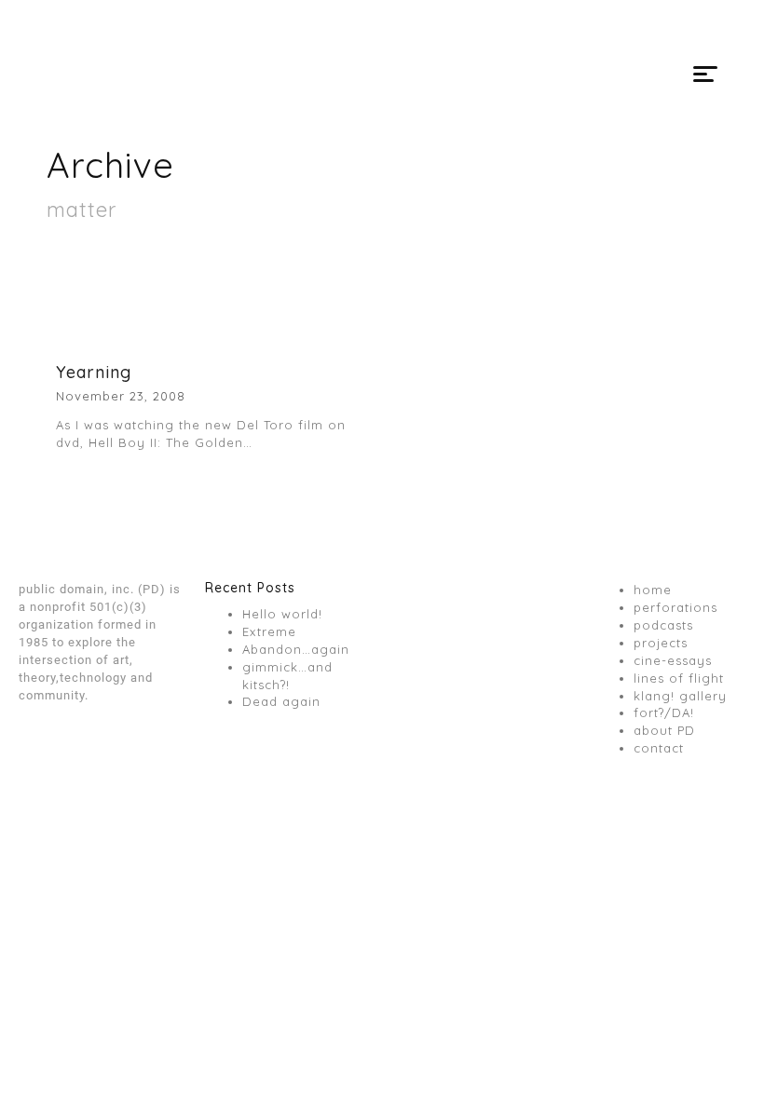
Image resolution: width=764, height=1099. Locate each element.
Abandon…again (295, 649)
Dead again (281, 701)
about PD (664, 730)
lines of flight (679, 678)
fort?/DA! (664, 712)
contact (659, 747)
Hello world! (282, 613)
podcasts (663, 624)
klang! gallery (680, 695)
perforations (675, 607)
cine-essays (673, 660)
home (653, 589)
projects (661, 642)
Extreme (269, 631)
